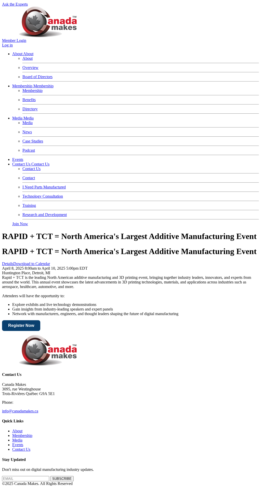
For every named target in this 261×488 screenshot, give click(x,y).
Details (7, 263)
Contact (28, 178)
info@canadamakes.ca (20, 411)
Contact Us (21, 164)
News (27, 132)
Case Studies (32, 141)
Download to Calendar (31, 263)
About (17, 54)
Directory (30, 109)
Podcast (28, 150)
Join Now (20, 224)
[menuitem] (17, 431)
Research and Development (44, 214)
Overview (30, 67)
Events (17, 159)
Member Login (14, 40)
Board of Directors (37, 77)
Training (29, 205)
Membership (22, 86)
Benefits (29, 100)
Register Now (21, 325)
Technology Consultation (42, 196)
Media (17, 118)
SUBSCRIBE (62, 479)
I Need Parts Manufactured (44, 187)
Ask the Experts (15, 4)
